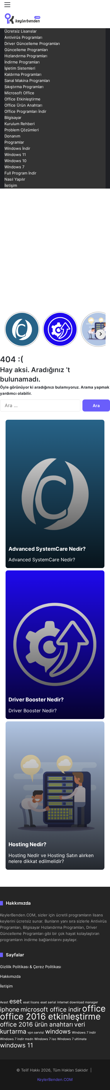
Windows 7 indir (84, 1032)
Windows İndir (17, 148)
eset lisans (31, 1002)
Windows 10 (15, 160)
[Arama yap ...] (103, 15)
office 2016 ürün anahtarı (36, 1024)
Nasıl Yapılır (14, 179)
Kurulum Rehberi (19, 123)
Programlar (14, 142)
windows (58, 1031)
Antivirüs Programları (23, 37)
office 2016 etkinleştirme (50, 1016)
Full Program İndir (20, 173)
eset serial (48, 1002)
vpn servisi (36, 1032)
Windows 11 (15, 154)
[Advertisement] (55, 249)
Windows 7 (14, 166)
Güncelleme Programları (26, 49)
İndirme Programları (22, 62)
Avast (4, 1002)
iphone (9, 1009)
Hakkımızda (10, 976)
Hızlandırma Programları (25, 55)
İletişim (10, 185)
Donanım (12, 136)
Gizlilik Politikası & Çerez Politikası (30, 966)
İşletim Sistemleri (19, 68)
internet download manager (77, 1002)
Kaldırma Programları (22, 74)
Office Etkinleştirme (22, 99)
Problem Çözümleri (21, 129)
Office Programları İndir (25, 111)
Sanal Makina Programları (27, 80)
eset (15, 1001)
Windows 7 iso (45, 1039)
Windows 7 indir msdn (16, 1039)
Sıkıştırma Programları (23, 86)
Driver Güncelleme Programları (32, 43)
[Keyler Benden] (27, 18)
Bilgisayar (12, 117)
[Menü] (7, 6)
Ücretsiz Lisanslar (20, 31)
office (94, 1008)
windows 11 (16, 1045)
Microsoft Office (19, 92)
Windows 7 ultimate (72, 1039)
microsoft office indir (51, 1009)
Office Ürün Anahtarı (23, 105)
